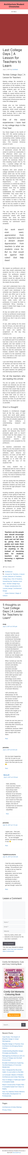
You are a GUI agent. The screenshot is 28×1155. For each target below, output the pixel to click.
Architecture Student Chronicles (14, 5)
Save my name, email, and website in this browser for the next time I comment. (14, 937)
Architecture (8, 572)
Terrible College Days (13, 583)
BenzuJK (6, 775)
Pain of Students (17, 579)
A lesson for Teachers (11, 574)
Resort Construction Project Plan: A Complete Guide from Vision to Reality (13, 1087)
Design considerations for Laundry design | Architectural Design (12, 588)
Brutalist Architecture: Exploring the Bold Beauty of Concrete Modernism (12, 1065)
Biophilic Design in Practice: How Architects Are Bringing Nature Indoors (13, 1046)
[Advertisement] (14, 29)
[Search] (23, 1025)
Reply (6, 738)
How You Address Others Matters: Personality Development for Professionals (13, 1094)
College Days (7, 579)
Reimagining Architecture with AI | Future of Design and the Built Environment (13, 1058)
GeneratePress (17, 1152)
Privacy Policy (6, 1110)
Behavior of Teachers (14, 576)
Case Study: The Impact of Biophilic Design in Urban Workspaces (11, 1039)
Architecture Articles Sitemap (12, 1107)
